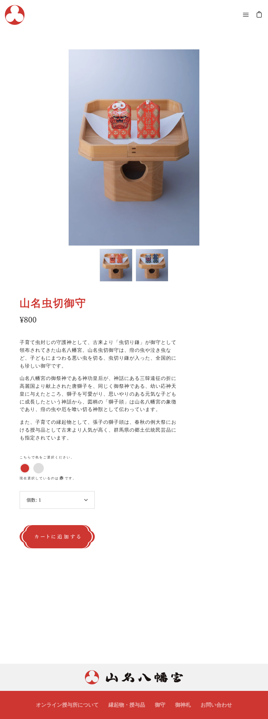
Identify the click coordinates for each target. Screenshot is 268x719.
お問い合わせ (216, 704)
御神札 (183, 704)
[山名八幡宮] (15, 15)
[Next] (245, 132)
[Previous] (22, 132)
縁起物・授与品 (127, 704)
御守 (160, 704)
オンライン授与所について (67, 704)
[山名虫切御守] (116, 265)
